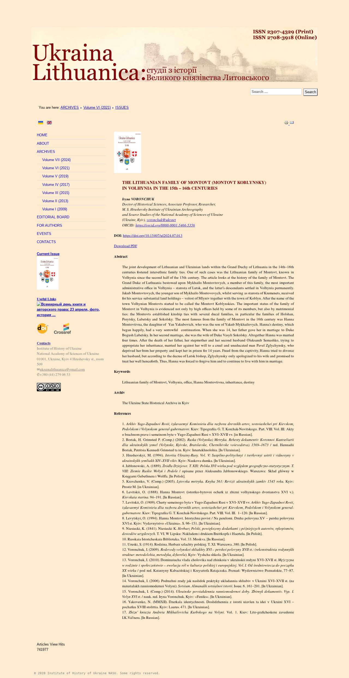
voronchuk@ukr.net (161, 219)
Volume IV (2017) (56, 185)
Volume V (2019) (55, 176)
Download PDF (125, 245)
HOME (42, 135)
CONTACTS (46, 242)
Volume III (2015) (55, 193)
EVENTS (44, 234)
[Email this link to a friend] (292, 124)
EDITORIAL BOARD (53, 217)
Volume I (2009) (54, 209)
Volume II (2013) (55, 201)
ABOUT (43, 143)
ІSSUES (122, 107)
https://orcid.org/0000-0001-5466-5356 (165, 225)
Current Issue (48, 254)
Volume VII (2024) (56, 160)
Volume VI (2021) (97, 107)
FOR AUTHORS (49, 225)
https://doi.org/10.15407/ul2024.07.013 (152, 235)
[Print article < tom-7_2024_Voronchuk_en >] (287, 124)
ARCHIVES (70, 107)
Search (310, 92)
